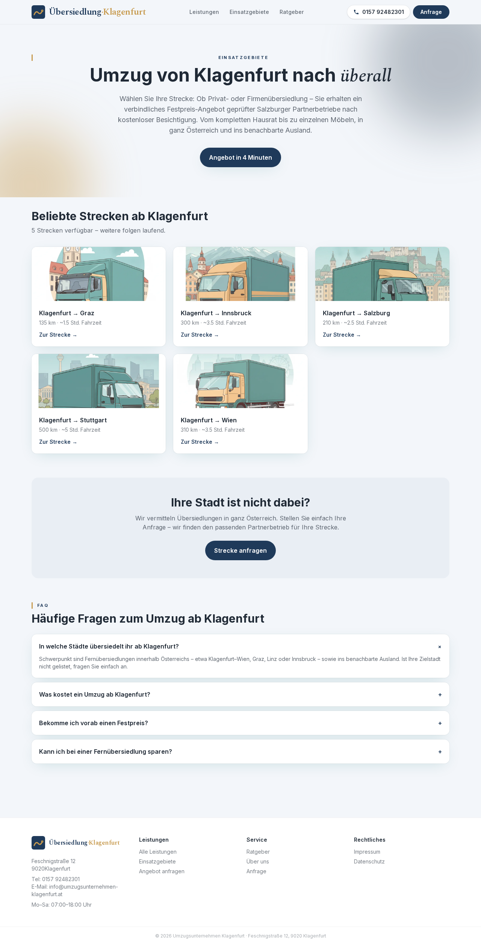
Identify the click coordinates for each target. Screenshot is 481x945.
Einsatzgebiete (249, 12)
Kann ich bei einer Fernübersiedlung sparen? (240, 751)
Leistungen (204, 12)
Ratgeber (292, 12)
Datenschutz (369, 861)
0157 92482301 (383, 12)
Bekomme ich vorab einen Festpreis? (240, 723)
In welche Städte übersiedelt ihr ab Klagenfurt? (240, 646)
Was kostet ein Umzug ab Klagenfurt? (240, 694)
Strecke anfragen (240, 550)
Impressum (367, 851)
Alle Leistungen (158, 851)
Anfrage (431, 12)
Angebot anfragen (162, 871)
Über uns (258, 861)
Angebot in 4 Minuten (240, 157)
